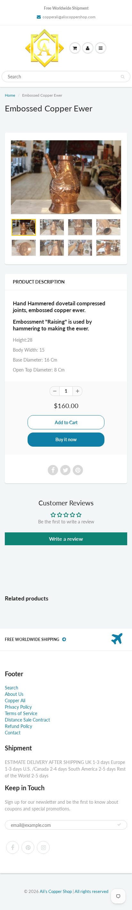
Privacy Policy (18, 707)
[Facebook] (12, 847)
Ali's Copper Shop (56, 891)
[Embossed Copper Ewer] (66, 177)
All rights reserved (91, 891)
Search (11, 687)
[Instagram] (43, 847)
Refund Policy (18, 726)
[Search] (122, 77)
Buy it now (66, 439)
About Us (14, 694)
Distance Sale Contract (27, 719)
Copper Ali (15, 700)
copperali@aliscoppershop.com (69, 16)
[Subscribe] (119, 824)
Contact (13, 732)
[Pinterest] (27, 847)
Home (10, 95)
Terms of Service (21, 713)
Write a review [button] (66, 539)
